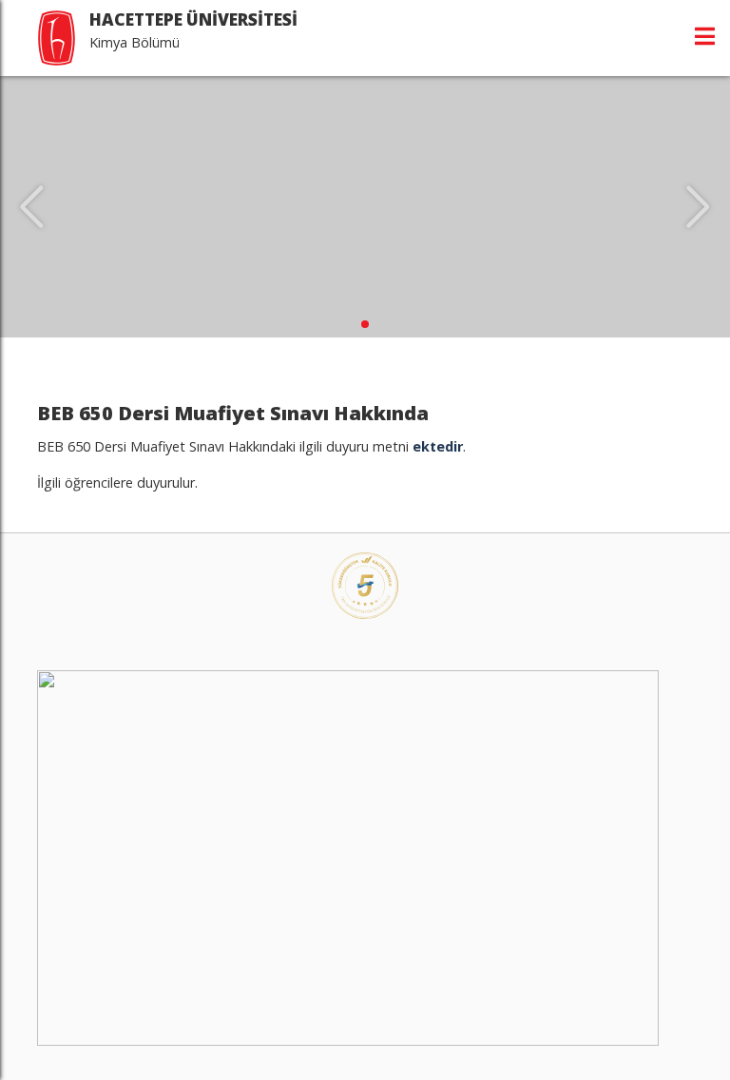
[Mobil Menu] (704, 36)
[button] (365, 324)
